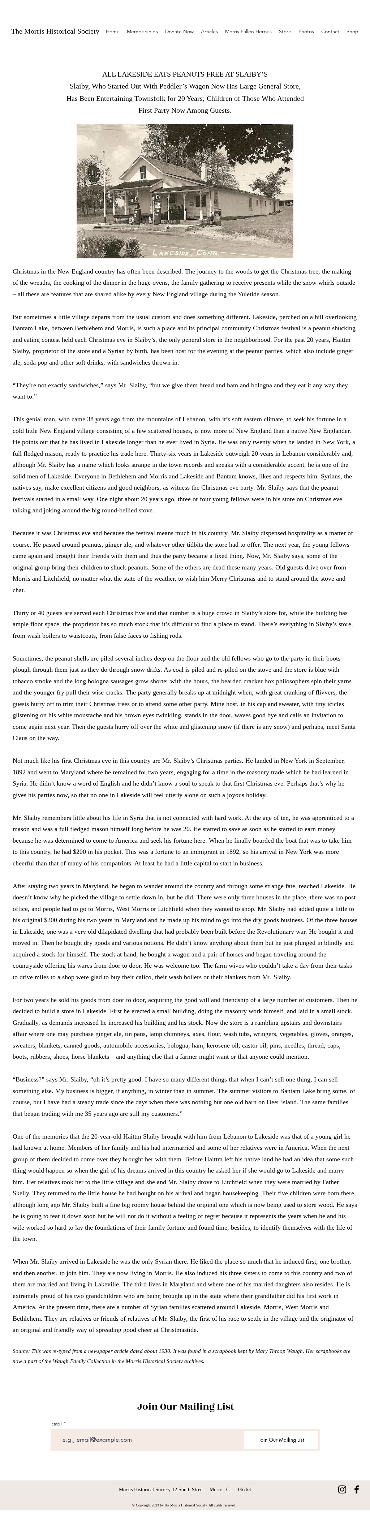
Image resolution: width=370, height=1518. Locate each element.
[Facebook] (356, 1489)
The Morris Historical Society (55, 31)
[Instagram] (342, 1489)
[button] (209, 31)
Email (56, 1424)
